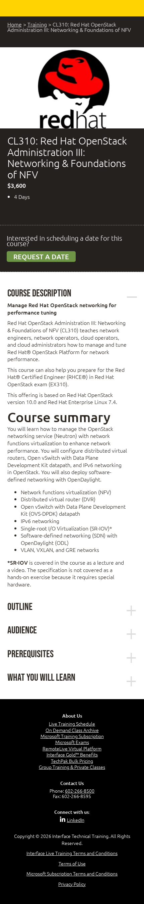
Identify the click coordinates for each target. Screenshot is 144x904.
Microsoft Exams (72, 742)
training (37, 24)
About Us (72, 716)
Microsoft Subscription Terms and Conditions (72, 873)
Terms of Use (72, 863)
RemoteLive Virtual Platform (72, 748)
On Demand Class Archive (72, 730)
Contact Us (72, 783)
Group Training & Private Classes (72, 767)
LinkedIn (75, 819)
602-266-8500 (79, 790)
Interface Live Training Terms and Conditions (72, 853)
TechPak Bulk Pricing (72, 760)
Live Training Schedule (72, 723)
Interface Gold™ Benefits (72, 754)
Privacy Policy (72, 884)
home (14, 24)
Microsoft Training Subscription (72, 736)
